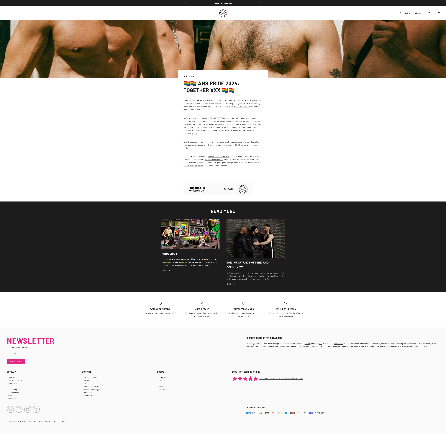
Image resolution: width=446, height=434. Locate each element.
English (418, 13)
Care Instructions (89, 377)
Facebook (162, 380)
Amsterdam (279, 347)
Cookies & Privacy (59, 422)
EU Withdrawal (88, 395)
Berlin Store (12, 383)
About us (11, 377)
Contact (85, 380)
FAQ (84, 383)
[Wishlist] (434, 13)
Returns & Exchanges (91, 389)
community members (286, 309)
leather (307, 343)
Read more (165, 270)
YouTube (161, 389)
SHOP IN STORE (202, 309)
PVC (320, 343)
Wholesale (11, 398)
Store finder (87, 392)
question (381, 347)
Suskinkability (13, 392)
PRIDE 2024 (169, 253)
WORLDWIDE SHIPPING (160, 309)
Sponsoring (12, 389)
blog (351, 347)
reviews (250, 347)
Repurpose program (90, 386)
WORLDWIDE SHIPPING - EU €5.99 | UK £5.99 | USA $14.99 (223, 3)
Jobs (9, 386)
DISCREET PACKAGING (244, 309)
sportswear (338, 343)
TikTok (160, 386)
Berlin (288, 347)
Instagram (162, 377)
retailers (305, 347)
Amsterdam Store (14, 380)
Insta (339, 347)
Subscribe (16, 361)
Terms (10, 395)
